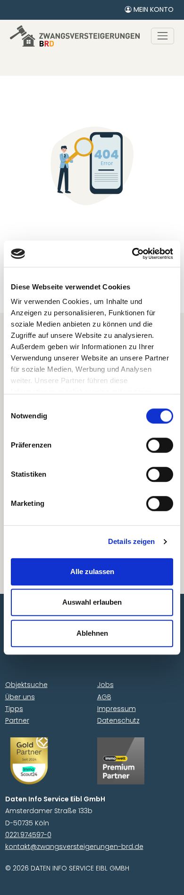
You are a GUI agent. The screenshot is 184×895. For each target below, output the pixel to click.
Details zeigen (131, 541)
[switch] (159, 445)
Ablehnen (92, 633)
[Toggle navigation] (162, 36)
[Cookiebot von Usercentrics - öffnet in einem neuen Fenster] (132, 254)
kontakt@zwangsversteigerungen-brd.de (74, 846)
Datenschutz (118, 720)
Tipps (14, 708)
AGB (104, 697)
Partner (17, 720)
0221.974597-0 (28, 834)
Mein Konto (153, 9)
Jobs (105, 684)
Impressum (116, 708)
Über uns (20, 697)
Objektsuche (26, 684)
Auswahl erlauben (92, 602)
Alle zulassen (92, 571)
